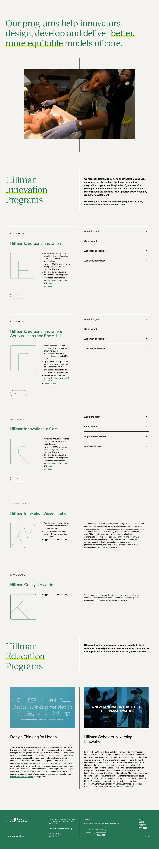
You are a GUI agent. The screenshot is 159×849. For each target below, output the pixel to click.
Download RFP (50, 286)
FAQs (50, 283)
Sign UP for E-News (95, 829)
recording (56, 280)
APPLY (18, 296)
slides (66, 280)
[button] (115, 231)
